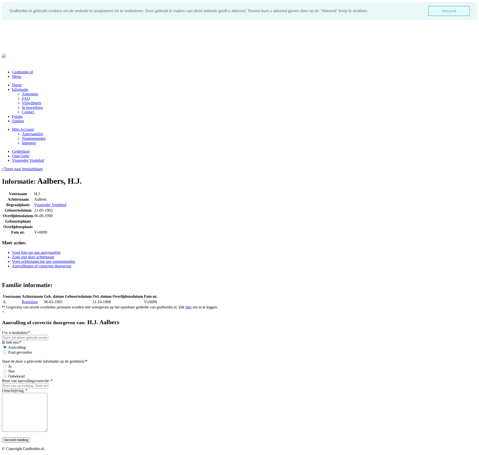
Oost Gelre (20, 156)
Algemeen (30, 94)
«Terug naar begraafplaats (22, 169)
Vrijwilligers (31, 103)
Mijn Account (23, 129)
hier (189, 307)
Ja (9, 366)
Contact (28, 112)
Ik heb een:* (11, 342)
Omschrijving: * (14, 390)
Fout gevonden (20, 352)
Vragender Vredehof (28, 160)
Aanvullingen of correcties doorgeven (41, 266)
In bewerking (32, 107)
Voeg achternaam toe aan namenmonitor (43, 261)
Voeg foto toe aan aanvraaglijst (36, 252)
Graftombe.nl (22, 72)
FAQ (26, 98)
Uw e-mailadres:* (16, 332)
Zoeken (18, 121)
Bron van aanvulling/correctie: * (27, 381)
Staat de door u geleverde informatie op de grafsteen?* (45, 361)
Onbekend (16, 376)
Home (17, 85)
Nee (11, 371)
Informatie (20, 89)
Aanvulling (17, 347)
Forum (17, 116)
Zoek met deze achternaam (33, 257)
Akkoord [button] (449, 11)
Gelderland (20, 151)
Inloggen (29, 143)
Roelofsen (30, 302)
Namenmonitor (34, 138)
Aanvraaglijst (32, 134)
